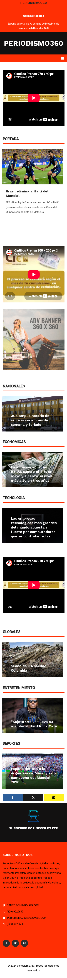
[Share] (13, 797)
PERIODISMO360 (33, 43)
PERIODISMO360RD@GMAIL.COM (26, 917)
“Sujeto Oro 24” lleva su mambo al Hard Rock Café (34, 724)
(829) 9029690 (15, 911)
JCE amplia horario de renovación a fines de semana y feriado (30, 420)
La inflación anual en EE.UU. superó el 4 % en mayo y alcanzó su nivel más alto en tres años (31, 474)
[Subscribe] (54, 797)
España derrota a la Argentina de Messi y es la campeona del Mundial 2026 (34, 775)
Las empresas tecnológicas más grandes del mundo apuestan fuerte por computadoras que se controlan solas (34, 527)
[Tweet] (33, 797)
